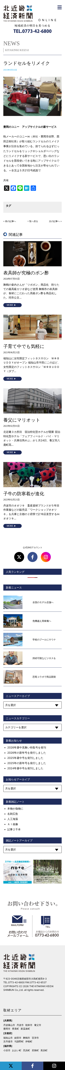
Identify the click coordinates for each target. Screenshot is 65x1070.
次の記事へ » (55, 221)
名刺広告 (12, 813)
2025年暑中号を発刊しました (25, 758)
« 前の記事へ (9, 221)
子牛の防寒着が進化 (23, 493)
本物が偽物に (15, 808)
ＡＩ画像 (12, 824)
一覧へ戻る (32, 221)
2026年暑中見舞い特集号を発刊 (26, 747)
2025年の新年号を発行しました (26, 763)
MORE (10, 305)
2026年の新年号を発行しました (26, 752)
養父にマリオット (21, 420)
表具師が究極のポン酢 (26, 273)
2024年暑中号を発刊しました (25, 768)
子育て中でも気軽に (23, 346)
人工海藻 (12, 819)
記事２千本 (14, 829)
